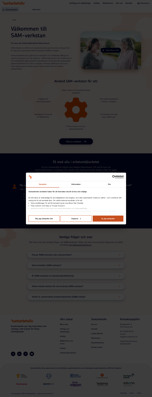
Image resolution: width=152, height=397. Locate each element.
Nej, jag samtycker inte (44, 218)
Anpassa (74, 218)
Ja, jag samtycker (108, 218)
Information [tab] (76, 184)
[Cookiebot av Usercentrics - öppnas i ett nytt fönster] (114, 177)
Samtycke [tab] (43, 184)
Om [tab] (109, 184)
